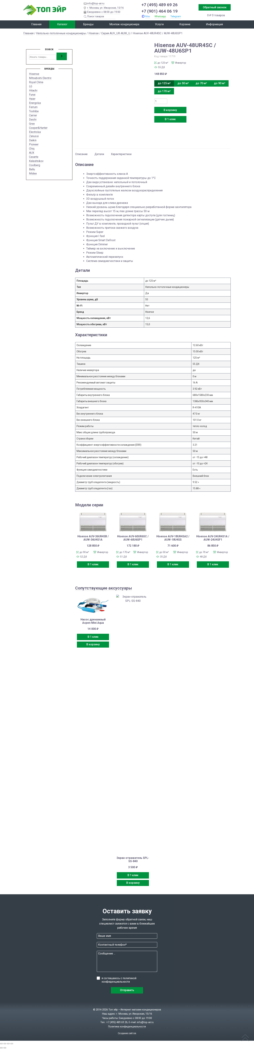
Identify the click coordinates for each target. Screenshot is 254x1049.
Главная (36, 24)
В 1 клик (170, 119)
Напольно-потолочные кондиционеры (61, 33)
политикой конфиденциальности (119, 980)
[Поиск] (62, 56)
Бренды (88, 24)
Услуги (159, 24)
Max (147, 16)
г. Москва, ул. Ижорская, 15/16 (105, 7)
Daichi (32, 119)
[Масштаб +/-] (1, 1043)
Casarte (33, 157)
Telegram (175, 16)
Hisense (93, 33)
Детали (99, 154)
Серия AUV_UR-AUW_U (115, 33)
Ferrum (33, 107)
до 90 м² (219, 83)
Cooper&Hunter (38, 127)
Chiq (31, 148)
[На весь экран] (4, 1043)
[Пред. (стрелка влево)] (1, 1047)
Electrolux (35, 132)
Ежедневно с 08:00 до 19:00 (103, 11)
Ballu (32, 169)
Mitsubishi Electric (40, 78)
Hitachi (33, 90)
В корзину (170, 110)
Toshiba (34, 111)
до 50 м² (183, 83)
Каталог (62, 24)
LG (30, 86)
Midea (33, 173)
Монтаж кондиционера (124, 24)
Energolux (35, 103)
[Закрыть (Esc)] (11, 1043)
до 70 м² (201, 83)
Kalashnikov (36, 161)
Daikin (32, 140)
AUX (31, 152)
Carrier (33, 115)
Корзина (184, 24)
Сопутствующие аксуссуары (103, 588)
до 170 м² (164, 91)
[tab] (81, 152)
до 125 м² (164, 83)
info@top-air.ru (95, 3)
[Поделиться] (8, 1043)
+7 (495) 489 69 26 (160, 4)
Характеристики (121, 154)
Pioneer (34, 144)
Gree (32, 123)
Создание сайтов (127, 1033)
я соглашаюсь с (119, 980)
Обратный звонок (215, 7)
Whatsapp (160, 16)
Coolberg (34, 165)
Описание (81, 154)
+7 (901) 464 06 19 (160, 11)
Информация (214, 24)
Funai (32, 94)
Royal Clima (36, 82)
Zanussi (34, 136)
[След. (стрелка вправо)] (4, 1047)
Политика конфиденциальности (127, 1026)
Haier (32, 98)
